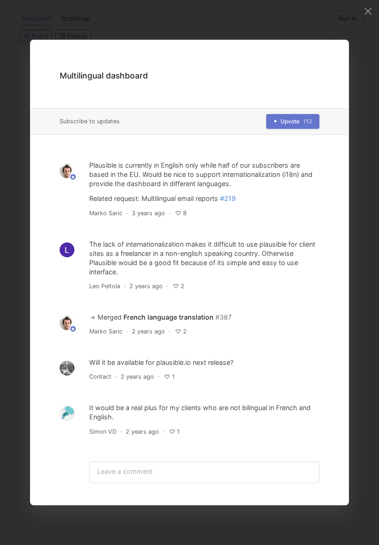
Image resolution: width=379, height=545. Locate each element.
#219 (228, 198)
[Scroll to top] (333, 474)
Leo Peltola (104, 286)
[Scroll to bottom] (333, 496)
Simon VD (102, 431)
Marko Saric (105, 213)
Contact (100, 376)
